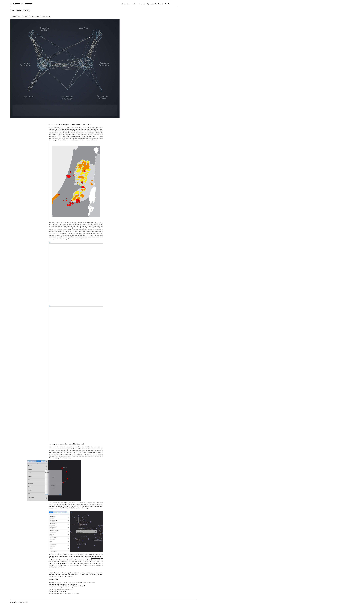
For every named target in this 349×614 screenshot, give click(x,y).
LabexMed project (97, 558)
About (123, 4)
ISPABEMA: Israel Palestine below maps (30, 17)
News (128, 4)
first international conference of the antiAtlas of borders (76, 223)
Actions (134, 4)
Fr (165, 4)
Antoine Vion (82, 134)
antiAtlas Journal (157, 4)
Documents (142, 4)
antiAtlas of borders (21, 4)
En (169, 4)
